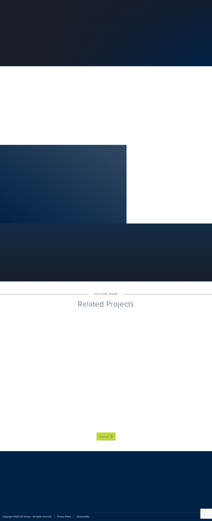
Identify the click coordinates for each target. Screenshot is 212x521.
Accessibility (83, 516)
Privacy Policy (64, 516)
